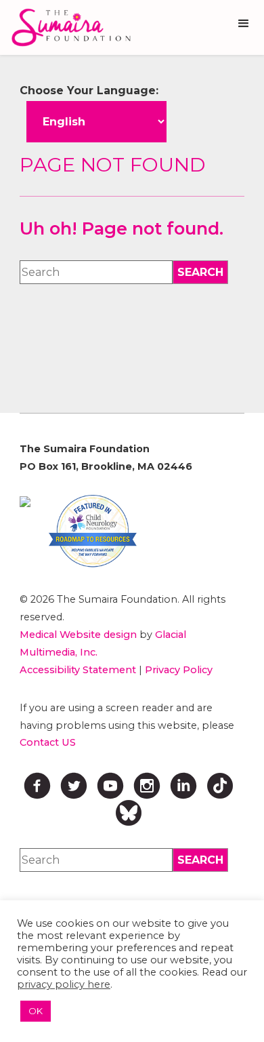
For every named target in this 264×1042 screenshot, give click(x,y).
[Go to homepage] (67, 27)
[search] (200, 272)
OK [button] (35, 1010)
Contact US (48, 742)
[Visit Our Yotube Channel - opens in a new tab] (110, 785)
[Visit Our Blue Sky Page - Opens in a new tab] (128, 812)
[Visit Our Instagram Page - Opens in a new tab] (146, 785)
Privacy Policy (179, 670)
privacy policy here (63, 984)
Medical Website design (78, 634)
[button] (243, 23)
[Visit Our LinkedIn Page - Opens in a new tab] (183, 785)
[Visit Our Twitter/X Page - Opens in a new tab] (73, 785)
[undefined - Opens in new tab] (25, 501)
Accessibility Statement (78, 670)
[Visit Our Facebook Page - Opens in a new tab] (37, 785)
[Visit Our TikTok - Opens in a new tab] (220, 785)
